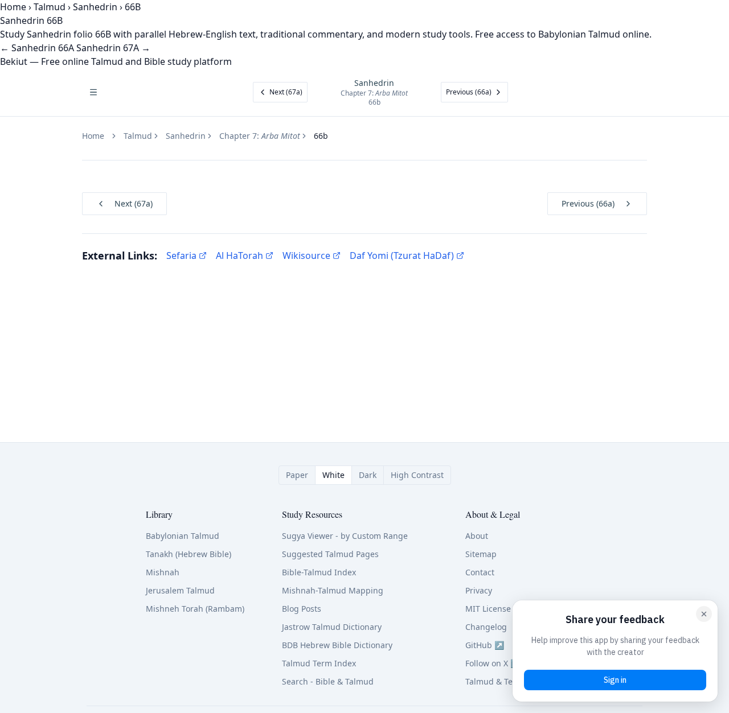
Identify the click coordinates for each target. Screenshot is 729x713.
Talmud (49, 7)
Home (13, 7)
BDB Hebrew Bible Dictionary (337, 645)
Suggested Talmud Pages (330, 554)
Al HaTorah (239, 255)
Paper (297, 474)
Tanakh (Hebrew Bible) (188, 554)
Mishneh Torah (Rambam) (195, 608)
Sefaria (181, 255)
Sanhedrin (95, 7)
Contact (479, 572)
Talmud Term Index (319, 663)
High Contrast (417, 474)
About (476, 535)
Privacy (478, 590)
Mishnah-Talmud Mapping (332, 590)
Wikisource (306, 255)
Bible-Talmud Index (319, 572)
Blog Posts (301, 608)
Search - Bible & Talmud (328, 681)
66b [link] (321, 135)
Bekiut (13, 61)
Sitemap (481, 554)
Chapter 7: (259, 135)
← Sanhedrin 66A (37, 48)
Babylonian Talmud (182, 535)
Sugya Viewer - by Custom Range (345, 535)
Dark (367, 474)
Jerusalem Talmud (180, 590)
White (333, 474)
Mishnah (162, 572)
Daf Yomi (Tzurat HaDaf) (402, 255)
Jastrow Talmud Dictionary (332, 626)
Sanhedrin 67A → (113, 48)
